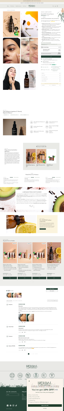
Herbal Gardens (10, 408)
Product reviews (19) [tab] (9, 300)
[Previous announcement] (6, 1)
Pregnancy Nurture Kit (21, 264)
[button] (8, 6)
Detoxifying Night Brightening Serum (30, 165)
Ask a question (52, 290)
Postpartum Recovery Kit (7, 264)
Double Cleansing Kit (50, 165)
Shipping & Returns (25, 398)
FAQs (23, 395)
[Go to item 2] (14, 295)
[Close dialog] (29, 381)
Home (4, 10)
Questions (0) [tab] (20, 300)
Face (6, 10)
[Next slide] (33, 282)
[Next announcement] (58, 1)
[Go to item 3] (19, 295)
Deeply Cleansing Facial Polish (40, 165)
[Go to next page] (37, 354)
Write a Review (52, 288)
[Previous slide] (31, 282)
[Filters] (51, 300)
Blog (22, 394)
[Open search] (48, 300)
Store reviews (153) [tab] (15, 300)
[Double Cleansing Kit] (51, 156)
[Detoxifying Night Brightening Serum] (31, 156)
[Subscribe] (18, 395)
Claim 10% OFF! (45, 405)
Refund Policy (24, 399)
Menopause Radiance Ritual (37, 264)
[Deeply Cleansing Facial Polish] (41, 156)
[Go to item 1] (9, 295)
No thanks (45, 408)
